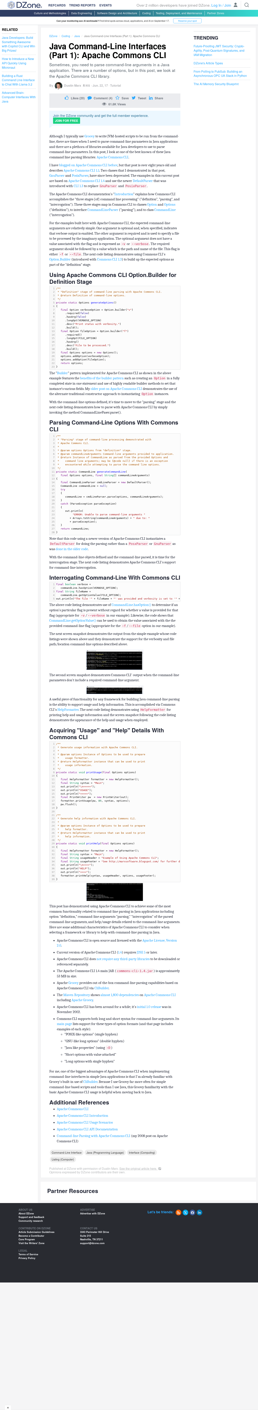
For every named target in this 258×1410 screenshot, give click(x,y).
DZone (53, 36)
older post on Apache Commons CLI (116, 389)
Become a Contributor (31, 1235)
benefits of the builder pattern (102, 378)
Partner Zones (215, 13)
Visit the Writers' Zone (31, 1243)
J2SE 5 (141, 952)
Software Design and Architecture (117, 13)
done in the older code (72, 549)
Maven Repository (76, 995)
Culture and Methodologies (50, 13)
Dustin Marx (72, 85)
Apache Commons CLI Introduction (82, 1116)
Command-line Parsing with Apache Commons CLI (93, 1136)
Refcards (57, 5)
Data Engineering (81, 13)
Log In (216, 5)
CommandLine (165, 210)
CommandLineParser (102, 210)
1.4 (120, 952)
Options (169, 204)
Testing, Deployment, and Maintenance (179, 13)
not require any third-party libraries (123, 959)
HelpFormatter (68, 710)
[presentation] (117, 328)
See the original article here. (138, 1168)
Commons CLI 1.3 (109, 259)
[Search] (246, 5)
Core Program (27, 1239)
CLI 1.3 (78, 186)
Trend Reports (82, 5)
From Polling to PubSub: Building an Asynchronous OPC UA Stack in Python (220, 73)
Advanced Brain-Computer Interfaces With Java (19, 97)
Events (105, 5)
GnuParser (57, 175)
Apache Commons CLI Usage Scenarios (85, 1122)
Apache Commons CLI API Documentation (87, 1129)
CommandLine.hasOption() (131, 605)
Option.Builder (60, 259)
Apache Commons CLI (112, 157)
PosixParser (80, 175)
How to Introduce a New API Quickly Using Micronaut (18, 63)
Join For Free (66, 120)
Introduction (123, 194)
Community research (31, 1221)
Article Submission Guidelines (36, 1232)
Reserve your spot (187, 20)
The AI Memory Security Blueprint (216, 84)
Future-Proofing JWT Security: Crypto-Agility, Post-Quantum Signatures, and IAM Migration (219, 50)
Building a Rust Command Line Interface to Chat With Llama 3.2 (18, 80)
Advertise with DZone (92, 1213)
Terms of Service (28, 1254)
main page (64, 1024)
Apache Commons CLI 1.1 (81, 170)
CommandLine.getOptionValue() (72, 620)
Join (227, 5)
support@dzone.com (92, 1243)
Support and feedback (31, 1217)
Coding (146, 13)
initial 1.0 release (149, 1007)
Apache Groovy (82, 1000)
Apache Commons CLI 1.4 (86, 181)
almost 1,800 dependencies (119, 995)
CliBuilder (101, 988)
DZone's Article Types (208, 63)
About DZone (26, 1213)
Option (152, 204)
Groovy (89, 136)
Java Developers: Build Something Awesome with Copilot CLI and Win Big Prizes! (18, 44)
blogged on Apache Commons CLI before (88, 165)
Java (77, 36)
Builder (62, 373)
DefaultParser (143, 181)
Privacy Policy (27, 1258)
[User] (235, 5)
